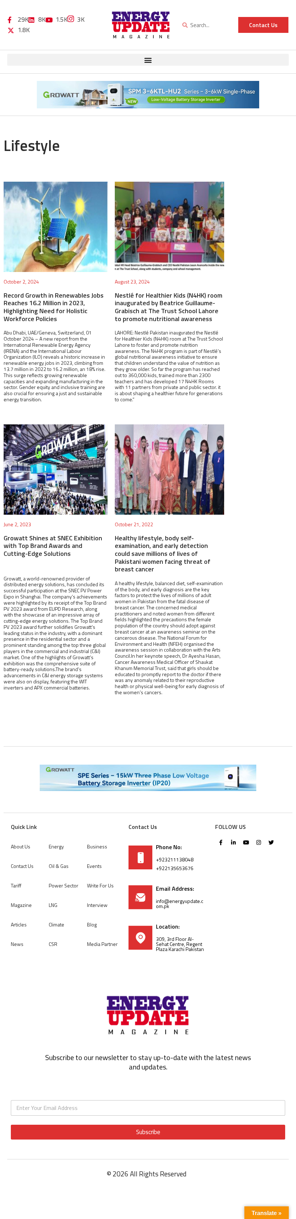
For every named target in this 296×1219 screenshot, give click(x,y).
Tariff (16, 885)
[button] (148, 60)
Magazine (21, 905)
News (17, 944)
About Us (20, 846)
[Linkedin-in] (233, 842)
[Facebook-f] (220, 842)
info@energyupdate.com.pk (179, 903)
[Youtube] (245, 842)
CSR (53, 944)
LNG (53, 905)
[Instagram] (258, 842)
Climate (56, 924)
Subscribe (148, 1132)
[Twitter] (271, 842)
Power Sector (63, 885)
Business (97, 846)
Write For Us (100, 885)
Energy (56, 846)
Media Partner (102, 944)
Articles (19, 924)
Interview (97, 905)
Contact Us (22, 866)
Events (94, 866)
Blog (92, 924)
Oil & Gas (59, 866)
